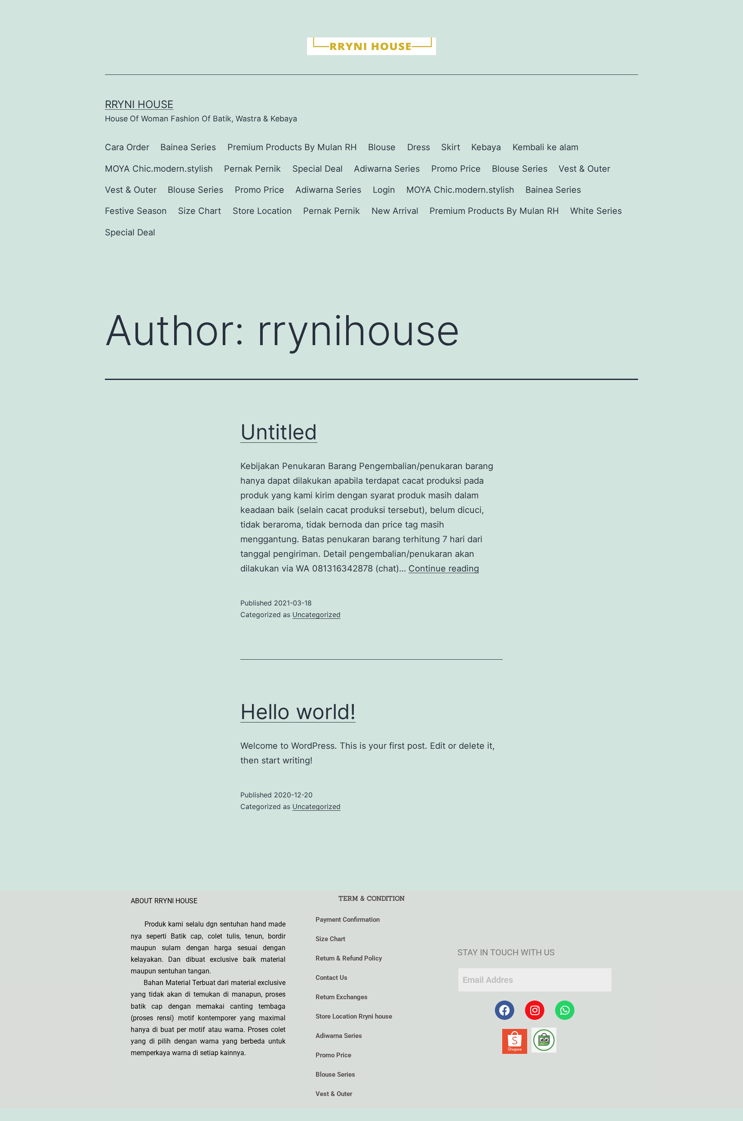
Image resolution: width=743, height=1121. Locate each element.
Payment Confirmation (348, 919)
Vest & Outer (584, 169)
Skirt (450, 147)
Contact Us (331, 978)
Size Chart (199, 211)
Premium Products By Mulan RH (292, 147)
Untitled (278, 432)
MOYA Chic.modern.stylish (159, 169)
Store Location (262, 211)
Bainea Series (188, 147)
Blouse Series (519, 169)
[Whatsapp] (564, 1010)
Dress (418, 147)
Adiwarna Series (387, 169)
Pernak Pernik (252, 169)
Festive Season (136, 211)
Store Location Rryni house (354, 1016)
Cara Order (127, 147)
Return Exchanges (342, 997)
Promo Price (456, 169)
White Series (596, 211)
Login (384, 190)
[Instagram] (534, 1010)
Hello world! (298, 711)
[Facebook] (504, 1010)
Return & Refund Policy (349, 958)
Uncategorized (316, 614)
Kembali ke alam (545, 147)
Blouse (382, 147)
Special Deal (317, 169)
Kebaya (486, 147)
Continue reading (443, 568)
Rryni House (139, 104)
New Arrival (395, 211)
